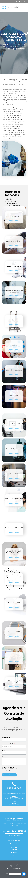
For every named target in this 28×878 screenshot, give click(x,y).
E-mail (3, 750)
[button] (14, 835)
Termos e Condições (8, 767)
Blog (14, 856)
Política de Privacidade (16, 769)
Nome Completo (6, 737)
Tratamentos (14, 844)
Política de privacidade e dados (14, 871)
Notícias (14, 853)
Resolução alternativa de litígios (14, 873)
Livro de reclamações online (14, 868)
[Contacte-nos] (24, 874)
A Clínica (14, 847)
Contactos (14, 849)
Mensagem (5, 757)
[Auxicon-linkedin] (21, 1)
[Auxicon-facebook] (17, 1)
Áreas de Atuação (14, 840)
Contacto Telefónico (8, 744)
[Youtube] (19, 1)
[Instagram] (24, 1)
